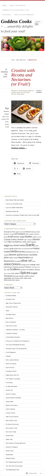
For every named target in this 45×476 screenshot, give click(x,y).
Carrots (7, 239)
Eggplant (33, 242)
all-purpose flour (9, 232)
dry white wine (25, 242)
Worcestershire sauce (12, 280)
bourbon (36, 234)
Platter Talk (9, 439)
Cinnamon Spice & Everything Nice (16, 348)
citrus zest (5, 116)
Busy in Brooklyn (11, 322)
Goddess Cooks (16, 21)
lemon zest (28, 255)
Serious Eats (10, 450)
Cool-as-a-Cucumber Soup (14, 204)
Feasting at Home (11, 371)
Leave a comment (39, 91)
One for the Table (11, 432)
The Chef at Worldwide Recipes (15, 344)
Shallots (31, 270)
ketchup (28, 252)
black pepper (30, 234)
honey (7, 124)
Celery (14, 239)
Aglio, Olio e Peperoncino (13, 303)
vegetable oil (9, 278)
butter (28, 236)
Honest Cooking (11, 394)
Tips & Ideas (6, 14)
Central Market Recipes (13, 337)
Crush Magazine (11, 352)
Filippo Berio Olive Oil (12, 375)
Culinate (8, 356)
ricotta (7, 127)
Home (4, 5)
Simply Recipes (10, 458)
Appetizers (16, 92)
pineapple (21, 267)
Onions (16, 264)
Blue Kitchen (9, 318)
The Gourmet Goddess (26, 90)
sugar (34, 273)
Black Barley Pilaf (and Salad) (15, 200)
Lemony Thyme (10, 413)
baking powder (35, 232)
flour (12, 246)
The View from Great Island (14, 466)
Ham (31, 249)
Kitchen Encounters (12, 405)
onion (7, 264)
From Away (9, 382)
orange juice (25, 264)
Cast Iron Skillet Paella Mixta (14, 207)
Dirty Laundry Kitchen (12, 360)
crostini (3, 119)
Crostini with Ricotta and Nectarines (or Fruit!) (23, 77)
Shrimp (37, 270)
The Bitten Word (11, 314)
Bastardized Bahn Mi (12, 211)
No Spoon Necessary (12, 424)
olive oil (26, 260)
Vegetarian (20, 94)
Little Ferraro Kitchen (12, 416)
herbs (7, 121)
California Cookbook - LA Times (15, 329)
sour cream (7, 273)
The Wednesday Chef (12, 469)
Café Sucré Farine (11, 326)
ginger (12, 249)
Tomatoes (8, 276)
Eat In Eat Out (10, 367)
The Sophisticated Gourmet (14, 462)
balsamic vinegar (9, 234)
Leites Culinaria (10, 409)
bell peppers (20, 234)
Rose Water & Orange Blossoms (16, 443)
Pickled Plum (10, 435)
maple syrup (13, 258)
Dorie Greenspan (11, 363)
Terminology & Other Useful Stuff (16, 10)
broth (10, 236)
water (22, 278)
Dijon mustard (13, 242)
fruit (7, 119)
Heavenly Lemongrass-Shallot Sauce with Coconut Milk (22, 215)
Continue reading (19, 148)
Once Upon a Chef (11, 428)
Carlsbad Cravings (11, 333)
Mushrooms (9, 261)
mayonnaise (24, 257)
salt (8, 270)
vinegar (16, 278)
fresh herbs (19, 245)
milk (31, 258)
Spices (25, 273)
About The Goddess (17, 5)
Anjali (7, 310)
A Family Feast (10, 299)
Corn (5, 242)
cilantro (36, 239)
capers (34, 237)
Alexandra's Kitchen (12, 307)
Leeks (6, 255)
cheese (20, 239)
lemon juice (16, 254)
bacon (28, 232)
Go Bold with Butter (11, 386)
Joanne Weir (9, 401)
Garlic (30, 245)
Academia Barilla (11, 295)
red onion (34, 267)
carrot (39, 237)
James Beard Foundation (13, 397)
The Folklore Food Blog (13, 379)
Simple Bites (9, 454)
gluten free (18, 248)
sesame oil (24, 270)
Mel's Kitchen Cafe (11, 420)
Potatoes (28, 267)
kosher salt (35, 252)
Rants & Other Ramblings (24, 14)
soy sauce (15, 273)
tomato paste (18, 276)
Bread (6, 237)
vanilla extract (29, 276)
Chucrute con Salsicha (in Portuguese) (17, 341)
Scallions (15, 269)
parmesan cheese (11, 267)
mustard (17, 261)
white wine (27, 278)
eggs (7, 245)
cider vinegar (28, 239)
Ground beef (26, 248)
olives (34, 261)
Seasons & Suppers (12, 447)
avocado (22, 232)
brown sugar (19, 237)
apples (18, 232)
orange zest (35, 265)
